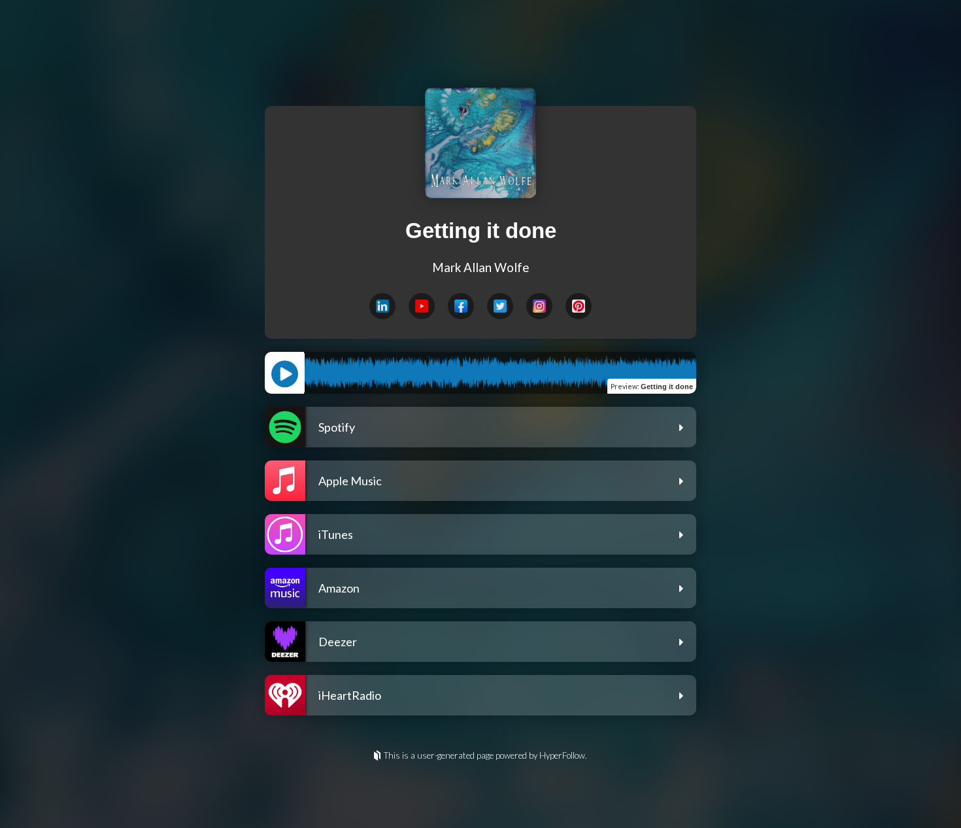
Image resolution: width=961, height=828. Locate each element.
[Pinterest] (578, 306)
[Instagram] (539, 306)
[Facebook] (461, 306)
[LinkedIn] (382, 306)
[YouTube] (422, 306)
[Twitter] (500, 306)
